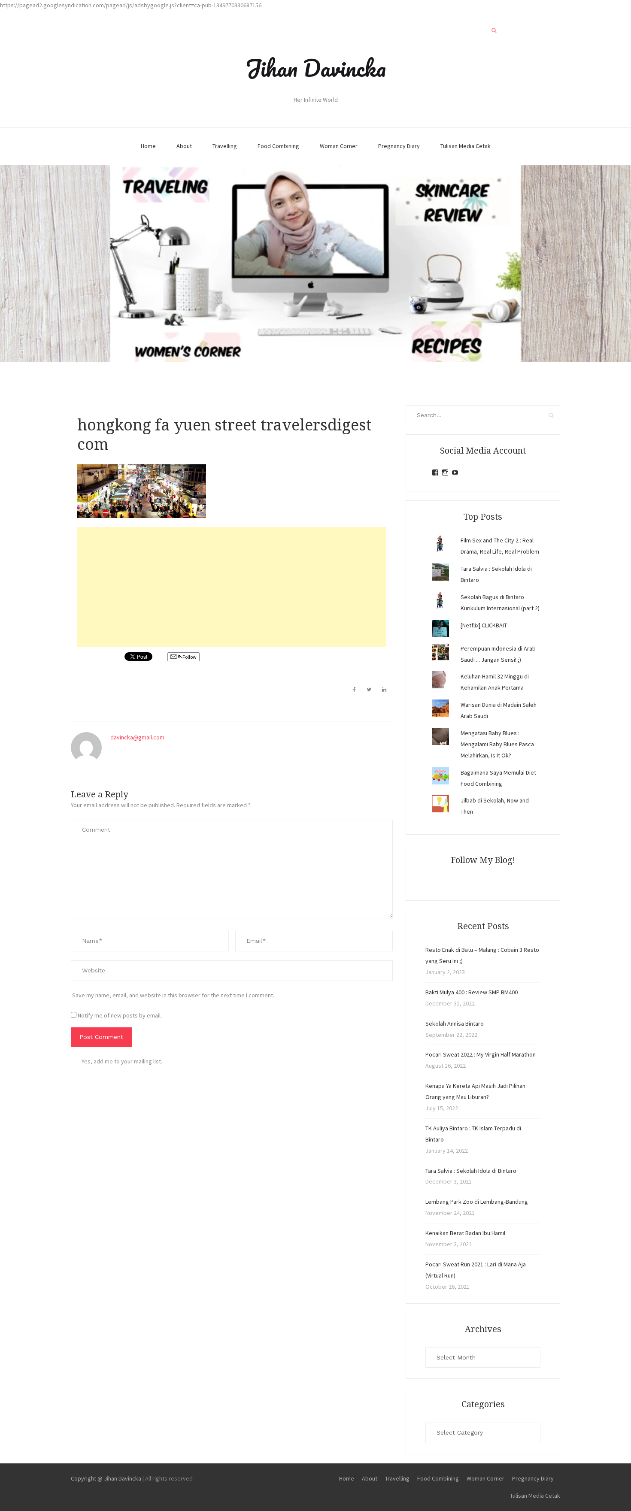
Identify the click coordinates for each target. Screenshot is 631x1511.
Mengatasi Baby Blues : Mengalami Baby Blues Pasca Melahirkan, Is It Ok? (497, 744)
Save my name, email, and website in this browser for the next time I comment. (173, 995)
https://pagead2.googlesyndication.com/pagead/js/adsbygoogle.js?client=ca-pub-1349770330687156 (130, 5)
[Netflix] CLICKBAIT (484, 625)
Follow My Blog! (483, 860)
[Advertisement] (231, 587)
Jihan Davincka (315, 68)
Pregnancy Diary (399, 146)
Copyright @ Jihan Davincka (106, 1478)
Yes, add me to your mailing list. (122, 1061)
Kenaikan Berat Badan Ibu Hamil (465, 1233)
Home (148, 146)
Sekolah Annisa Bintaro (454, 1023)
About (184, 146)
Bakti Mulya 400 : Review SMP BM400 (471, 992)
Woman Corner (339, 146)
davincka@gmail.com (137, 737)
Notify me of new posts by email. (120, 1015)
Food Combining (278, 146)
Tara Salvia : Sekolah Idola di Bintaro (470, 1171)
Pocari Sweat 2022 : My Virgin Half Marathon (480, 1054)
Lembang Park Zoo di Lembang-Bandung (476, 1201)
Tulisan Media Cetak (465, 146)
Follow (189, 657)
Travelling (224, 146)
